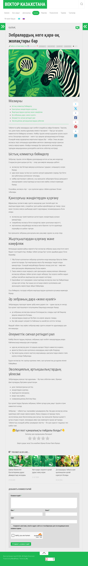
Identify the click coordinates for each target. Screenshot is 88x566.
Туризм (63, 13)
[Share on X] (75, 106)
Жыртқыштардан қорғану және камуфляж (27, 112)
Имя (12, 510)
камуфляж (67, 46)
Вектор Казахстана (25, 4)
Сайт (12, 518)
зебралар (59, 46)
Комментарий (16, 496)
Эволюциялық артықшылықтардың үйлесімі (28, 121)
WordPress (15, 559)
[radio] (30, 438)
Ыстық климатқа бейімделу (22, 106)
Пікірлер (44, 13)
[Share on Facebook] (75, 116)
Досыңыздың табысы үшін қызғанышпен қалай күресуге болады (65, 472)
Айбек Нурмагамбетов (19, 46)
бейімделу (42, 46)
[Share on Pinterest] (75, 125)
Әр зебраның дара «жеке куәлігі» (24, 115)
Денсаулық (27, 13)
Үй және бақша (9, 19)
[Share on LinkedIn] (75, 134)
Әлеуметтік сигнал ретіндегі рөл (23, 118)
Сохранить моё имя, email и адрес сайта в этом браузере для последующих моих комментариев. (40, 527)
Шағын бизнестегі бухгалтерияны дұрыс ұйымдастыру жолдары (17, 472)
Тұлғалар (72, 13)
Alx (27, 559)
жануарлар (51, 46)
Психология (54, 13)
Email (47, 510)
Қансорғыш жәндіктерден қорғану (24, 109)
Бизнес (7, 13)
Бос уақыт (16, 13)
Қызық (35, 13)
